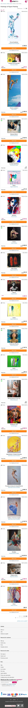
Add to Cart (14, 48)
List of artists (3, 669)
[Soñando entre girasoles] (14, 57)
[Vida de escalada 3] (14, 91)
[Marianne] (14, 205)
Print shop (2, 671)
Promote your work (4, 658)
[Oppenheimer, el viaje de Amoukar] (14, 444)
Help (1, 665)
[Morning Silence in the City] (14, 388)
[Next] (26, 8)
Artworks (4, 3)
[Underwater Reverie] (14, 336)
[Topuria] (14, 285)
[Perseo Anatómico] (14, 26)
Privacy (11, 685)
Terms (14, 685)
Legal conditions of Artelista (11, 684)
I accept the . (9, 684)
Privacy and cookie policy (5, 675)
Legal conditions (4, 673)
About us (2, 629)
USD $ (14, 699)
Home (2, 3)
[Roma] (14, 177)
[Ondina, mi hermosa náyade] (14, 507)
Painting (8, 3)
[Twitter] (18, 705)
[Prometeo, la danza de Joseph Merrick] (14, 475)
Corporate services (4, 646)
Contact (2, 667)
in (17, 699)
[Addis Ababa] (14, 260)
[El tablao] (14, 540)
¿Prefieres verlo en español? (22, 621)
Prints (2, 644)
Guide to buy (3, 642)
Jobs (1, 631)
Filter (2, 10)
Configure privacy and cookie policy (7, 677)
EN (10, 699)
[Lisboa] (14, 310)
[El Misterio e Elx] (14, 414)
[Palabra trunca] (14, 569)
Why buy (2, 640)
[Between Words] (14, 126)
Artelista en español (4, 633)
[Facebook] (22, 705)
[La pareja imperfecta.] (14, 154)
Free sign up (3, 654)
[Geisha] (14, 234)
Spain (11, 3)
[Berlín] (14, 361)
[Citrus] (14, 595)
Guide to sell (3, 656)
